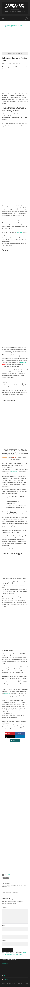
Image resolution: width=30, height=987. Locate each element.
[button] (10, 733)
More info (18, 459)
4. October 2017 (6, 63)
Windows (11, 874)
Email (4, 933)
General (7, 874)
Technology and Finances (15, 6)
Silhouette (19, 232)
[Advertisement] (15, 809)
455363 (9, 457)
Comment (5, 907)
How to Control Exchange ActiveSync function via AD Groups (14, 885)
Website (4, 940)
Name (4, 925)
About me (5, 963)
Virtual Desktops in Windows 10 (10, 892)
